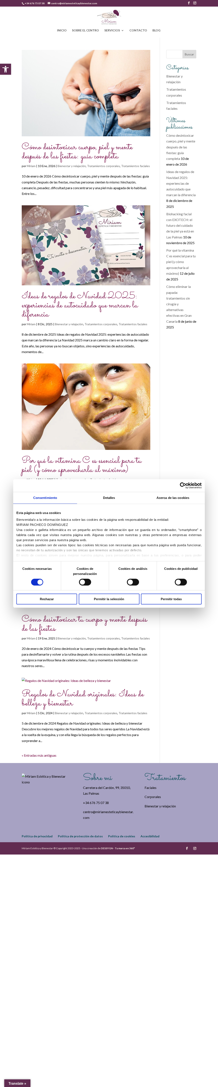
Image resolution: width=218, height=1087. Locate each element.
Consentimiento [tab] (45, 498)
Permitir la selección (109, 599)
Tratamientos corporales (103, 166)
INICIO (62, 30)
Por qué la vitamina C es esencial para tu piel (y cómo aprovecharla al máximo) (81, 465)
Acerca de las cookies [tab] (172, 498)
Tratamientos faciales (135, 166)
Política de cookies (121, 836)
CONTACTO (138, 30)
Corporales (153, 797)
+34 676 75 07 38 (34, 3)
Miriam (31, 166)
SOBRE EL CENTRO (85, 30)
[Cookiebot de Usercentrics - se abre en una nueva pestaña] (183, 485)
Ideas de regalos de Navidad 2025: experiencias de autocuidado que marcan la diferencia (80, 305)
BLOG (156, 30)
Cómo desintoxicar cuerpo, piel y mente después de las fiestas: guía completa (77, 152)
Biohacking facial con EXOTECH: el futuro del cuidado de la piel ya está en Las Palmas (180, 225)
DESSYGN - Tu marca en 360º (118, 848)
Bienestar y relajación (71, 166)
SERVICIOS (112, 30)
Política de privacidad (37, 836)
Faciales (150, 788)
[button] (5, 69)
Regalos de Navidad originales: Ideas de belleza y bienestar (83, 699)
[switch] (85, 582)
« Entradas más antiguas (39, 755)
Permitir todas (171, 599)
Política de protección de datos (80, 836)
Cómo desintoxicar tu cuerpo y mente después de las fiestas (84, 624)
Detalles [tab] (109, 498)
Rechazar (47, 599)
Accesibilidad (150, 836)
